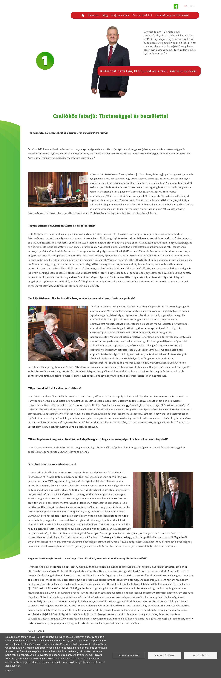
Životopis (93, 15)
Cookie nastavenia (128, 655)
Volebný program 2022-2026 (172, 15)
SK (185, 6)
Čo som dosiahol (142, 15)
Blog (105, 15)
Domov (82, 15)
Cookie (9, 670)
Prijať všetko (200, 655)
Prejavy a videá (120, 15)
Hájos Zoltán (38, 29)
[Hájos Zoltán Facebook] (176, 5)
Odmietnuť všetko (164, 655)
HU (192, 6)
